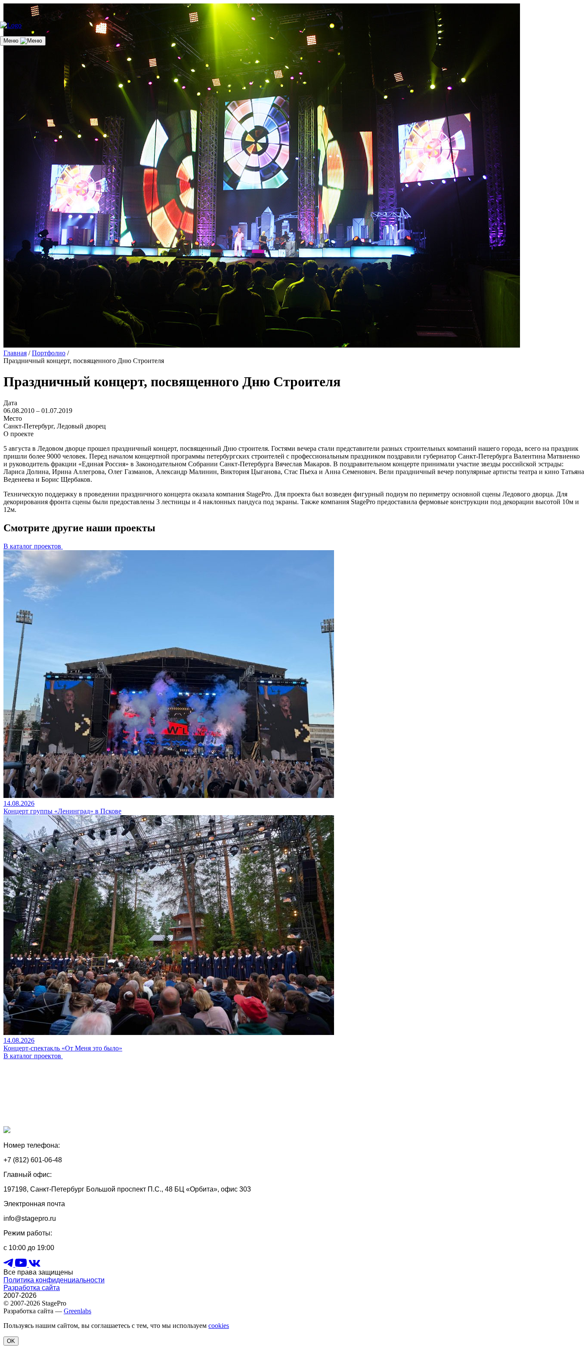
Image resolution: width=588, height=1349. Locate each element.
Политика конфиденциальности (54, 1280)
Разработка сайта (31, 1287)
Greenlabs (77, 1311)
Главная (15, 353)
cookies (218, 1325)
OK (11, 1341)
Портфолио (48, 353)
